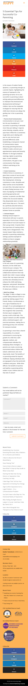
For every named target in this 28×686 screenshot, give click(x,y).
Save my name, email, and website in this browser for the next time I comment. (14, 429)
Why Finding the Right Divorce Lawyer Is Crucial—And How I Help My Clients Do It (13, 502)
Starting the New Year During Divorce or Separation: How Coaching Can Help (12, 476)
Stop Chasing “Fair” (9, 463)
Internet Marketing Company (17, 683)
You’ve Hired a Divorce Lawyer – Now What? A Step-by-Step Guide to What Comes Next (14, 468)
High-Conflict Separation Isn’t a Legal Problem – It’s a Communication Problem (12, 489)
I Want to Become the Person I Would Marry (14, 600)
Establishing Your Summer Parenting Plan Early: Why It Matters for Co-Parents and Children (14, 452)
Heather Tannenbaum (9, 20)
